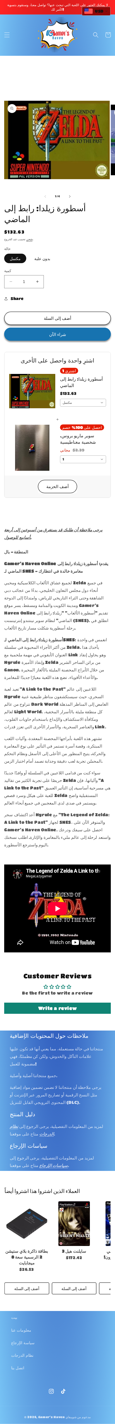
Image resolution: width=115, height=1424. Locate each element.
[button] (7, 35)
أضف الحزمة (57, 486)
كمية (7, 270)
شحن (29, 239)
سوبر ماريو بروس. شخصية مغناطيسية (78, 438)
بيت (14, 1317)
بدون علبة (42, 258)
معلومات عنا (21, 1330)
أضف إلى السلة (26, 1288)
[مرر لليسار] (45, 196)
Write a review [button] (57, 1008)
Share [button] (17, 298)
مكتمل (15, 258)
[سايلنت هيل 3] (74, 1223)
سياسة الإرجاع (23, 1342)
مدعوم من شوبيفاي (78, 1417)
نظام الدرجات (22, 1355)
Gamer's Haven (51, 1417)
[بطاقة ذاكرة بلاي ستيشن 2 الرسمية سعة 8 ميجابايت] (27, 1223)
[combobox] (83, 403)
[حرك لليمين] (70, 196)
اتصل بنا (17, 1367)
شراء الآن (57, 334)
